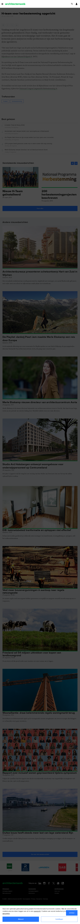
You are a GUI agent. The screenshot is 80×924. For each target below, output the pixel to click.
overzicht (37, 911)
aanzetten (6, 914)
